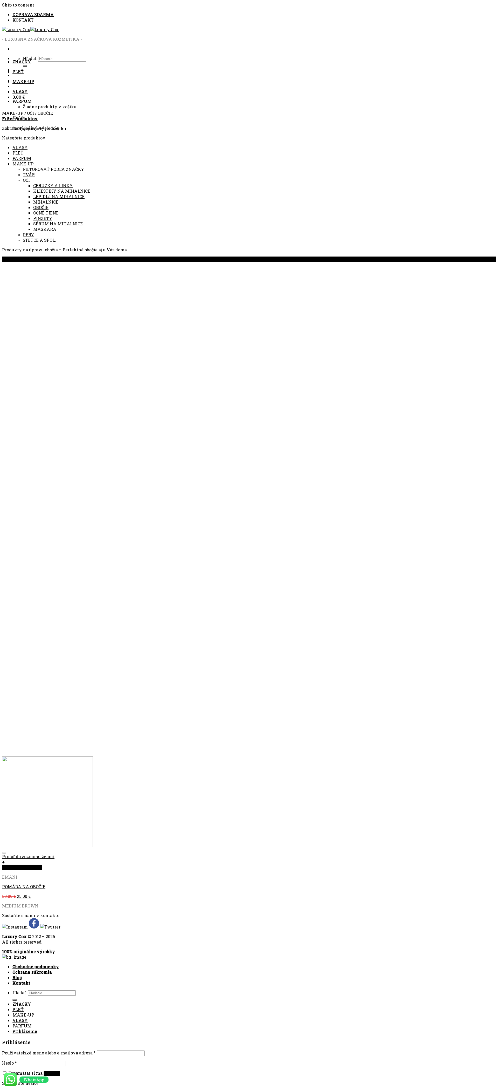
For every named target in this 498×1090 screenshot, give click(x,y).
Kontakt (21, 983)
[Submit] (14, 1000)
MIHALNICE (45, 202)
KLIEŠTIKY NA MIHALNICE (61, 191)
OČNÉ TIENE (46, 213)
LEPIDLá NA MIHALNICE (59, 196)
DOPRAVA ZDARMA (33, 14)
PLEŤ (18, 71)
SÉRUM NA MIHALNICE (58, 223)
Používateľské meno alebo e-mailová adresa (49, 1052)
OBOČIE (41, 207)
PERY (28, 234)
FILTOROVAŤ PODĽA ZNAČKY (53, 169)
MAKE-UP (23, 81)
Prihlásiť (52, 1073)
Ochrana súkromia (32, 972)
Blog (17, 977)
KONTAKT (23, 20)
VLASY (20, 91)
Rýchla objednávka (22, 867)
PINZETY (42, 218)
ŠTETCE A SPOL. (39, 240)
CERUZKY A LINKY (53, 185)
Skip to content (18, 5)
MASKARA (44, 229)
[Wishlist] (4, 852)
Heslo (9, 1063)
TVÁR (29, 174)
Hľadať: (19, 992)
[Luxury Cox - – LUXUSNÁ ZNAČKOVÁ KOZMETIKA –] (30, 29)
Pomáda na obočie (23, 886)
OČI (30, 113)
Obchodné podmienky (35, 966)
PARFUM (22, 101)
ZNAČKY (21, 61)
